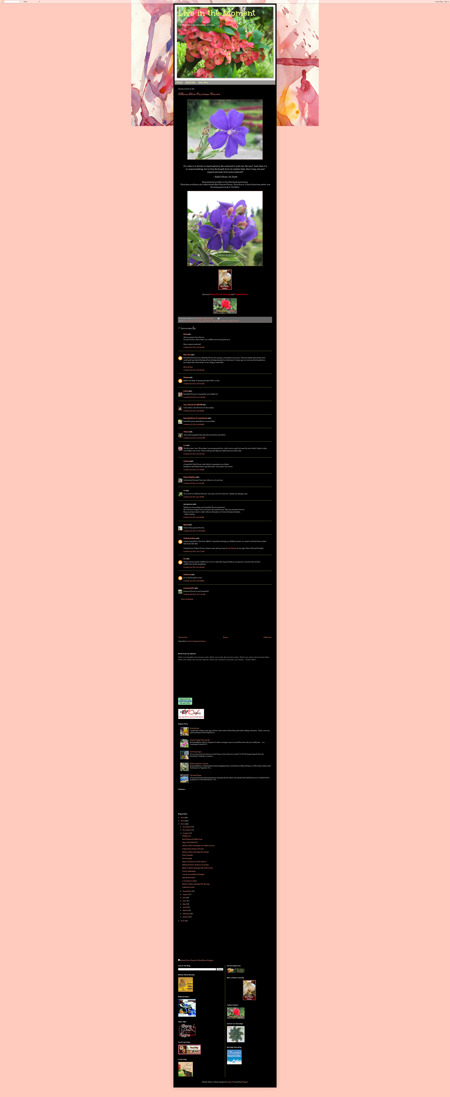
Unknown (187, 574)
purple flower (207, 321)
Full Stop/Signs (196, 752)
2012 (183, 821)
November (187, 830)
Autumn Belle (188, 588)
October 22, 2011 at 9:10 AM (193, 384)
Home (179, 82)
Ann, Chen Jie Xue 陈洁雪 (192, 405)
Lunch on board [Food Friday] (193, 874)
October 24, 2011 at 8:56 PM (193, 581)
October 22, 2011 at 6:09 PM (193, 424)
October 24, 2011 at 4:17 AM (193, 551)
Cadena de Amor (188, 887)
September (187, 891)
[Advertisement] (225, 618)
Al (184, 490)
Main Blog (203, 82)
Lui (184, 445)
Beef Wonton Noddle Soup (192, 839)
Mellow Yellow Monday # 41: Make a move (198, 845)
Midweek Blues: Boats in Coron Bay (195, 865)
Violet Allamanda (188, 871)
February (186, 914)
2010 (183, 921)
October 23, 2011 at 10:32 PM (194, 531)
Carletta (186, 461)
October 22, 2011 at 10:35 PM (194, 438)
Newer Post (183, 637)
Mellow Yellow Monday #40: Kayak (195, 852)
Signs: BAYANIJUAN (190, 842)
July (184, 898)
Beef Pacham (187, 858)
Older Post (267, 637)
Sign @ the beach (188, 877)
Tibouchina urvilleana (219, 321)
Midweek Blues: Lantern (199, 764)
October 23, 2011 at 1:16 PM (193, 470)
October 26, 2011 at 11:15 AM (194, 594)
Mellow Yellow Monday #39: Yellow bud (197, 868)
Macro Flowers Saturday (192, 321)
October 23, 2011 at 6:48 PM (193, 517)
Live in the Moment (216, 12)
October (186, 833)
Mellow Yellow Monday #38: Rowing (196, 884)
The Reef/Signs (195, 775)
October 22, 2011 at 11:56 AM (194, 397)
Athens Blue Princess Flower (199, 94)
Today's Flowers (233, 321)
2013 (183, 818)
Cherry (186, 432)
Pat (184, 559)
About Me (190, 82)
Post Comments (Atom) (196, 641)
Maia (185, 334)
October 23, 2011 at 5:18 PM (193, 497)
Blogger (245, 1082)
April (185, 907)
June (185, 901)
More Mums (188, 367)
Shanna (186, 377)
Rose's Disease (231, 548)
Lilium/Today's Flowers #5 (200, 740)
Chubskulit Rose (189, 538)
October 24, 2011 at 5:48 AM (193, 567)
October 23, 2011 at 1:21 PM (193, 483)
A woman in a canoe (189, 881)
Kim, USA (187, 355)
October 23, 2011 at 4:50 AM (193, 454)
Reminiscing (194, 728)
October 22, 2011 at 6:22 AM (193, 370)
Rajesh (185, 525)
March (185, 910)
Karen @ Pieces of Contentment (195, 418)
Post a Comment (187, 599)
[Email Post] (218, 318)
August (186, 894)
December (187, 827)
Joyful (185, 391)
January (186, 917)
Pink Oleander (187, 855)
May (184, 904)
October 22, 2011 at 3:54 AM (193, 347)
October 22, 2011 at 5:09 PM (193, 411)
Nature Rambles (189, 477)
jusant (229, 1082)
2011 (183, 824)
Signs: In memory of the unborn (194, 862)
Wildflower (186, 836)
